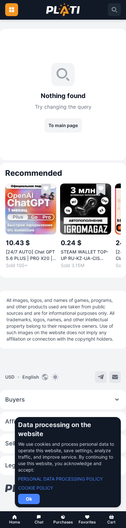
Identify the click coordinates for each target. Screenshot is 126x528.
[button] (15, 520)
